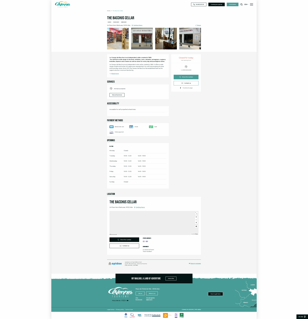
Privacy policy (120, 309)
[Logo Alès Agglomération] (140, 315)
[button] (241, 4)
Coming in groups (188, 309)
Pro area (198, 309)
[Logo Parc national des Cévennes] (167, 315)
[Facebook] (122, 301)
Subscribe (171, 278)
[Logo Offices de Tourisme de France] (126, 315)
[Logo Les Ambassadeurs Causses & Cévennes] (176, 315)
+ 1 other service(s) (186, 70)
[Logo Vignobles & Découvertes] (182, 315)
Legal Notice (110, 309)
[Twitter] (126, 301)
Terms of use (129, 309)
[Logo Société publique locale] (152, 315)
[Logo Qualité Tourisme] (132, 315)
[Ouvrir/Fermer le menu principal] (251, 4)
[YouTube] (127, 301)
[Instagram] (124, 301)
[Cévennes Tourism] (62, 4)
